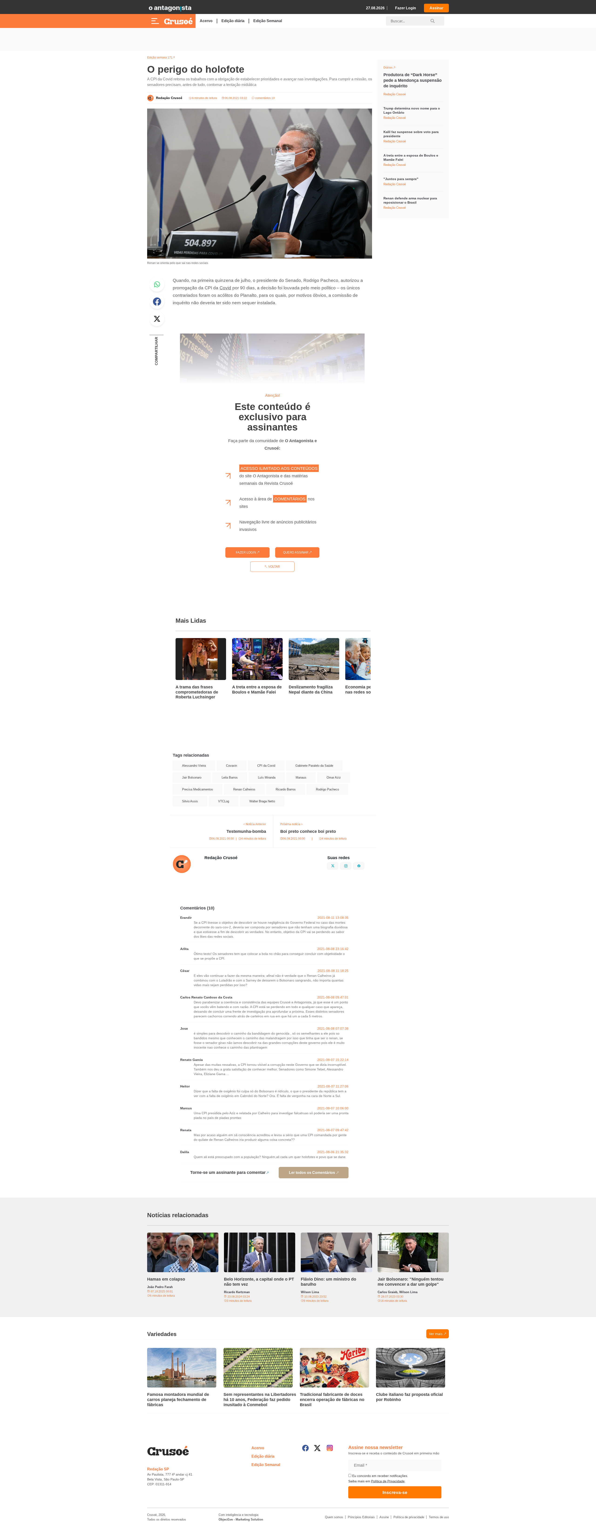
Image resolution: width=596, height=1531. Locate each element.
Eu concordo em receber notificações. (379, 1476)
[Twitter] (317, 1448)
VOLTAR (273, 566)
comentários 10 (264, 98)
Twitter (156, 318)
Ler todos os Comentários (312, 1173)
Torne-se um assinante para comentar (228, 1172)
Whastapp (156, 284)
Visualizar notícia (190, 640)
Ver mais (436, 1334)
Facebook (156, 301)
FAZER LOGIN (246, 552)
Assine (384, 1517)
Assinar (436, 8)
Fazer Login (405, 8)
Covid (225, 287)
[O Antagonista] (170, 8)
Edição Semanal (267, 21)
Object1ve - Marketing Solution (241, 1519)
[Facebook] (305, 1448)
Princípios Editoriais (361, 1517)
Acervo (206, 21)
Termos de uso (439, 1517)
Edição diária (232, 21)
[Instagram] (330, 1448)
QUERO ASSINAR (296, 552)
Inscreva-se (395, 1492)
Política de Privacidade (388, 1481)
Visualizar (391, 68)
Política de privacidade (408, 1517)
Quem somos (334, 1517)
